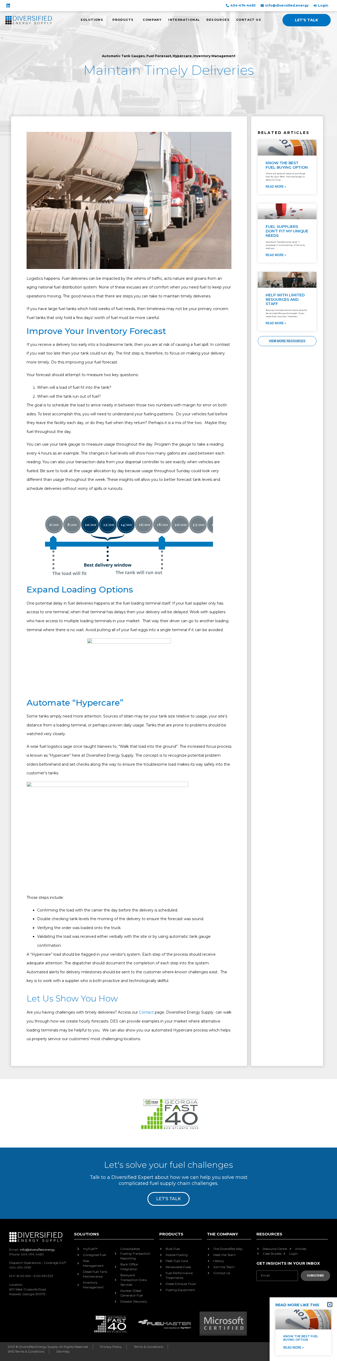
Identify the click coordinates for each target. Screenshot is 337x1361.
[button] (330, 1305)
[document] (168, 680)
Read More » (293, 1347)
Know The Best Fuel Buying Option (300, 1338)
